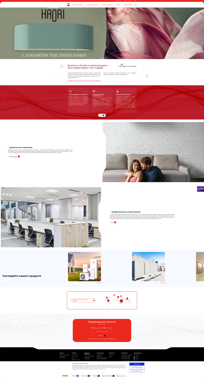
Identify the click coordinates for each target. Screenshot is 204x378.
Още (101, 115)
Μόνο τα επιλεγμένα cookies (137, 367)
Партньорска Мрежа (128, 4)
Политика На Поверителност (110, 338)
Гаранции (118, 4)
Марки (73, 358)
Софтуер (111, 356)
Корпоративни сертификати (99, 355)
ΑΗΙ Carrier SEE (75, 354)
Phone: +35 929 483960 (125, 360)
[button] (102, 33)
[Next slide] (7, 280)
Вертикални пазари (76, 359)
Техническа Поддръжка (107, 4)
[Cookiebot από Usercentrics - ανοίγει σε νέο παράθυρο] (65, 376)
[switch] (88, 376)
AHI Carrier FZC (75, 356)
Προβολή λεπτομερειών (121, 375)
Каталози (111, 354)
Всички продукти (13, 156)
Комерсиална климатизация (92, 4)
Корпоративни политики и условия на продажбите (102, 358)
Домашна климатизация (78, 4)
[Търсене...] (136, 5)
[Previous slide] (4, 280)
